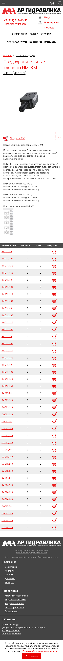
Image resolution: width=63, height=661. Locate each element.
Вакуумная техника (14, 603)
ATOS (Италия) (14, 73)
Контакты (50, 42)
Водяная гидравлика (15, 599)
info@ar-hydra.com (16, 23)
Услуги (34, 34)
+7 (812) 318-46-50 (15, 20)
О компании (19, 34)
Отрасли (46, 34)
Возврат (9, 582)
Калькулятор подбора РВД (59, 136)
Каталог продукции (25, 55)
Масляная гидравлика (16, 595)
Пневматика (11, 611)
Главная (7, 55)
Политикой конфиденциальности (40, 651)
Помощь (9, 574)
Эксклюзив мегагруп (48, 557)
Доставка (10, 578)
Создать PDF (17, 138)
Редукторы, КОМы (14, 607)
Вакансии (35, 42)
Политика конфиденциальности (31, 553)
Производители (17, 42)
